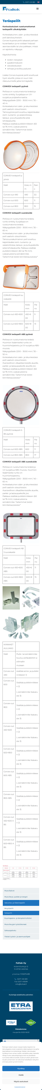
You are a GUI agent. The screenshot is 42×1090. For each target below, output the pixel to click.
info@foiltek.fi (21, 984)
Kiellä (21, 1075)
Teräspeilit (8, 913)
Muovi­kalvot (9, 891)
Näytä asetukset (21, 1081)
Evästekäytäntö (20, 1087)
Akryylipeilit (8, 908)
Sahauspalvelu (10, 930)
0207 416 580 (30, 2)
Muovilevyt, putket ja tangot (16, 897)
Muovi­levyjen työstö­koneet (15, 924)
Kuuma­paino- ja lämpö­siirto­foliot (18, 918)
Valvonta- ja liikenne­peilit (14, 903)
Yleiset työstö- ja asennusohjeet (17, 937)
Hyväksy (21, 1068)
